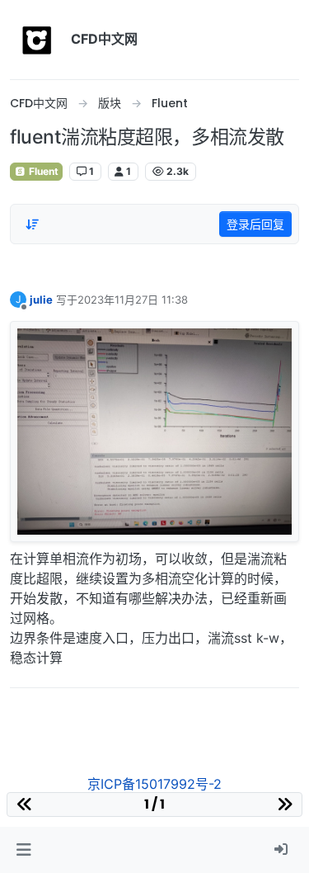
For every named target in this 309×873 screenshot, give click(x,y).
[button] (23, 849)
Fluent (42, 171)
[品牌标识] (37, 39)
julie (41, 299)
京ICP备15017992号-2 (154, 784)
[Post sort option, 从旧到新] (32, 224)
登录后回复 (255, 224)
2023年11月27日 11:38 (132, 299)
